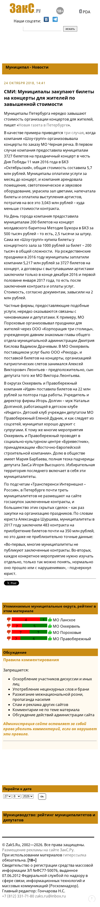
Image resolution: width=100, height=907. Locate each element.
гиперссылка (74, 855)
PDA (86, 11)
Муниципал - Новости (27, 67)
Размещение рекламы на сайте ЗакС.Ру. (38, 849)
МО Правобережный (72, 638)
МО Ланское (64, 619)
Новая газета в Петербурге (43, 125)
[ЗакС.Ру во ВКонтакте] (46, 20)
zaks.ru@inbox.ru (50, 896)
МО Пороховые (67, 632)
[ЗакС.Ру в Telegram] (55, 20)
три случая (74, 132)
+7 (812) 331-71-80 (18, 896)
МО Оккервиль (66, 626)
